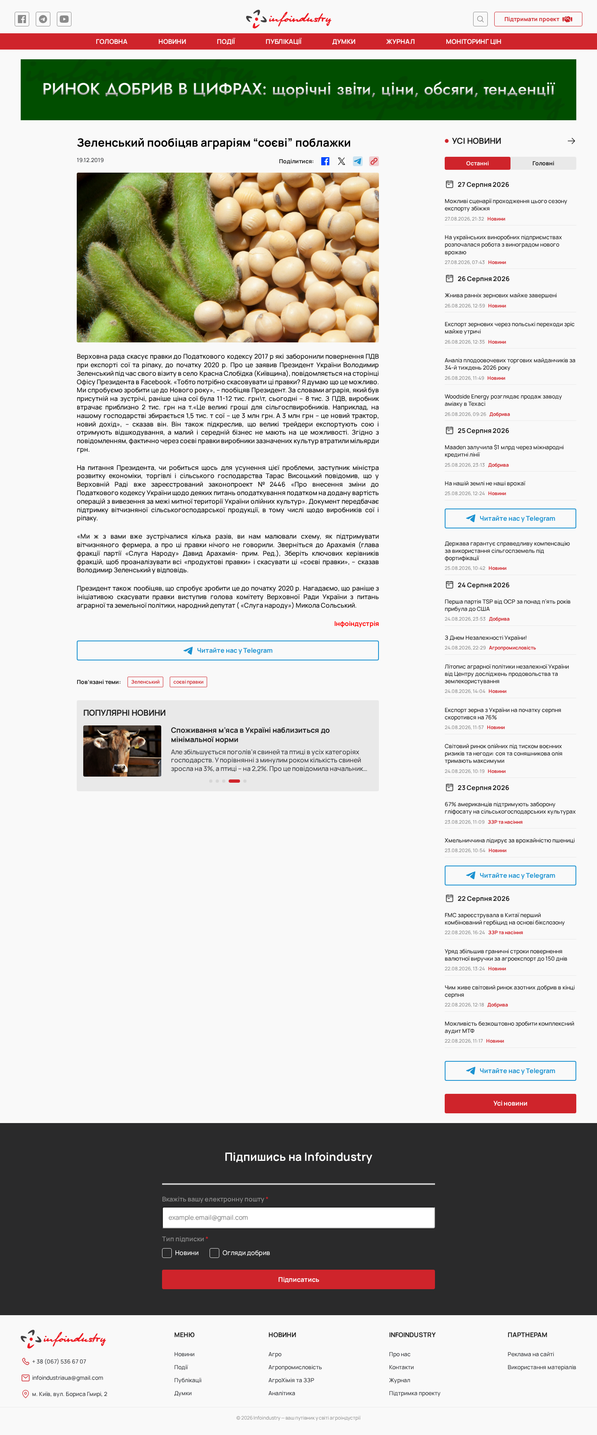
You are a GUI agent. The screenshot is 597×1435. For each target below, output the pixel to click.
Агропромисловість (295, 1367)
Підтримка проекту (415, 1393)
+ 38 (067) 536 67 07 (59, 1361)
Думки (343, 41)
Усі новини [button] (510, 1103)
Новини (172, 41)
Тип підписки (183, 1239)
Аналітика (281, 1393)
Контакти (401, 1367)
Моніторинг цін (474, 41)
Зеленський (145, 681)
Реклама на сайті (531, 1354)
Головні (543, 163)
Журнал (400, 41)
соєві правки (188, 681)
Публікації (283, 41)
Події (226, 41)
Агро (274, 1354)
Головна (112, 41)
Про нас (400, 1354)
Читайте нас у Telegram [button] (235, 650)
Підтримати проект (531, 19)
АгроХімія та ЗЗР (291, 1380)
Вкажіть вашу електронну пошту (213, 1199)
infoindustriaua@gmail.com (67, 1377)
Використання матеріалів (542, 1367)
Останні (477, 163)
